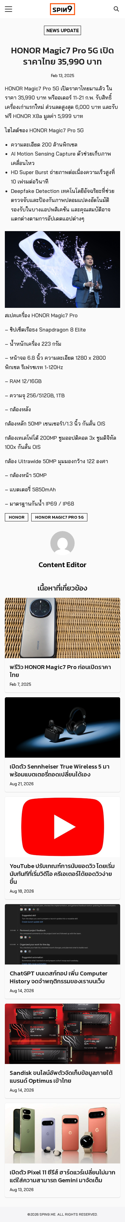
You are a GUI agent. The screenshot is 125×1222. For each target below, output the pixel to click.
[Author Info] (62, 553)
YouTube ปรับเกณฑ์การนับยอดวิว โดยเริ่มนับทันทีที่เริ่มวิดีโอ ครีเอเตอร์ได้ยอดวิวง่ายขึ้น (62, 873)
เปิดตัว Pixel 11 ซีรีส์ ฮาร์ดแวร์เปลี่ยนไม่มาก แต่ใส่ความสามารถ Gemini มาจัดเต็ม (62, 1176)
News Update (62, 30)
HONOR (17, 517)
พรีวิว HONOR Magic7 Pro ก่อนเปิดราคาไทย (60, 670)
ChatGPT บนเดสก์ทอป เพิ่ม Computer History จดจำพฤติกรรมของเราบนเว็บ (59, 977)
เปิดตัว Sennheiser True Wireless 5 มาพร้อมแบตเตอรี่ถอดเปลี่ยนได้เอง (60, 770)
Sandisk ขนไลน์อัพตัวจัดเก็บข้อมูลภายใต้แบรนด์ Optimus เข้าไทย (61, 1076)
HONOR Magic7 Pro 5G (59, 517)
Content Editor (62, 564)
